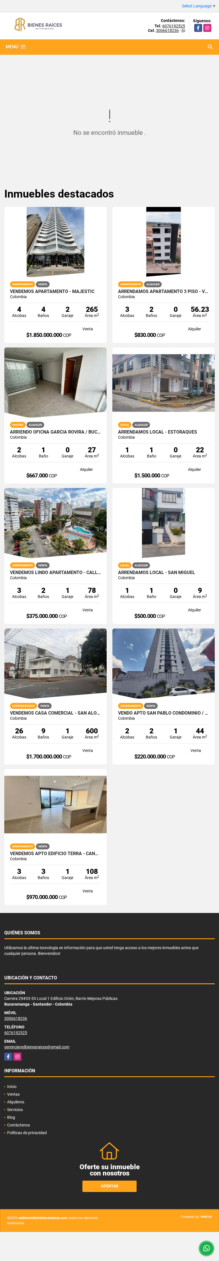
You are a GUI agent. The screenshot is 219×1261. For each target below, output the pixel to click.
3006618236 (167, 30)
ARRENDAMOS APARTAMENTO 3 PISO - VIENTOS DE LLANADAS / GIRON (163, 291)
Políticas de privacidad (27, 1132)
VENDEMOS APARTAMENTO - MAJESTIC (52, 291)
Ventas (13, 1094)
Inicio (12, 1086)
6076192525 (173, 26)
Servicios (15, 1109)
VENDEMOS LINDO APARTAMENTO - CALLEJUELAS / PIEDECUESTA (55, 572)
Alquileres (15, 1102)
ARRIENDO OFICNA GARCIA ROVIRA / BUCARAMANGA (55, 432)
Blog (11, 1117)
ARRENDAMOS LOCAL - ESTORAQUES (157, 432)
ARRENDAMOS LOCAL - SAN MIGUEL (156, 572)
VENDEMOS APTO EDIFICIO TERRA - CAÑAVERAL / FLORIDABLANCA (55, 853)
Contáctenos (18, 1125)
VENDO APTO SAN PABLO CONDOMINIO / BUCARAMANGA (163, 713)
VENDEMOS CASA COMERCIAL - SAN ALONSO (55, 713)
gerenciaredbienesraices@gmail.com (36, 1047)
